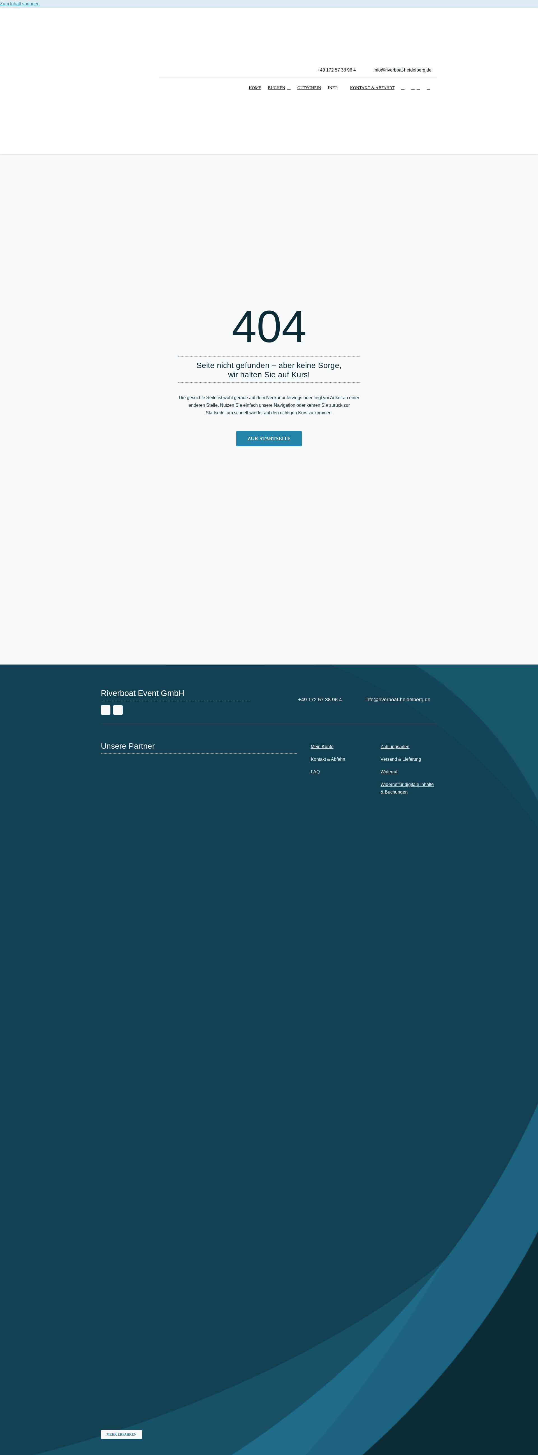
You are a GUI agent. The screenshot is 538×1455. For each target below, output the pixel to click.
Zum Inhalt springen (20, 3)
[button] (403, 88)
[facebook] (105, 710)
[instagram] (118, 710)
